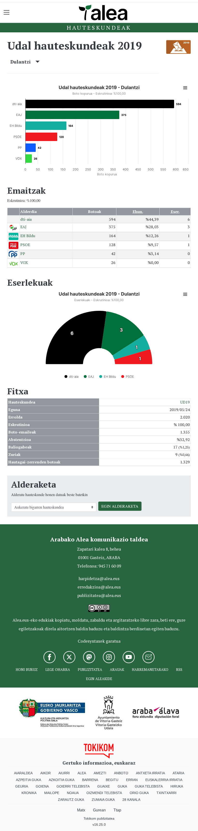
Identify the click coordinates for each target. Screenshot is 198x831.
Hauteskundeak (99, 27)
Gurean (99, 810)
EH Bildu (27, 235)
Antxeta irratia (150, 773)
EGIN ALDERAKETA (119, 506)
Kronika (28, 793)
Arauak (117, 669)
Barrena (90, 780)
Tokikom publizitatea (99, 818)
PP (22, 253)
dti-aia (26, 219)
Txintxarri (166, 793)
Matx (81, 810)
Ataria (178, 773)
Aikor (45, 773)
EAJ (23, 226)
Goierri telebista (73, 786)
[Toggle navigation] (6, 12)
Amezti (100, 773)
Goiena (42, 786)
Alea (82, 773)
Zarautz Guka (71, 800)
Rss (179, 669)
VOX (24, 262)
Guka (122, 786)
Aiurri (64, 773)
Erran (132, 780)
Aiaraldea (23, 773)
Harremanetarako (150, 669)
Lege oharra (57, 669)
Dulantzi (22, 62)
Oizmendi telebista (104, 793)
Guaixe (103, 786)
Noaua (73, 793)
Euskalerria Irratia (163, 780)
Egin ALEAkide (99, 678)
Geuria (21, 786)
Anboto (121, 773)
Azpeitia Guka (28, 780)
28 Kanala (131, 800)
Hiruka (176, 786)
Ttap (117, 810)
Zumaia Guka (103, 800)
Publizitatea (90, 669)
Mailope (51, 793)
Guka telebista (149, 786)
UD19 (185, 402)
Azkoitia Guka (61, 780)
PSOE (25, 244)
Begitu (112, 780)
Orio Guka (139, 793)
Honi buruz (27, 669)
